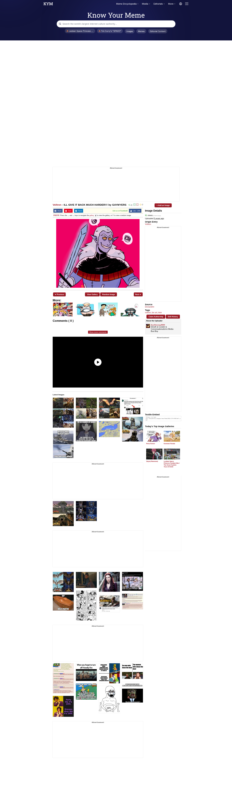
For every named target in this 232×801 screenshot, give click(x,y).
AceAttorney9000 (158, 325)
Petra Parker (150, 443)
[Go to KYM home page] (48, 4)
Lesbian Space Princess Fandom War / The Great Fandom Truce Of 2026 (172, 464)
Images (129, 31)
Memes (141, 31)
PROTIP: (56, 215)
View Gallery (92, 294)
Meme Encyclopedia (126, 4)
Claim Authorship (156, 317)
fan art (154, 312)
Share (58, 211)
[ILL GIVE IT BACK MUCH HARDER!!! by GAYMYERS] (98, 253)
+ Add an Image (163, 205)
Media (145, 4)
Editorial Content (158, 31)
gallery (91, 215)
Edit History (173, 317)
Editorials (158, 4)
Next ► (138, 294)
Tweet (79, 211)
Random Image (108, 294)
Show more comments (97, 332)
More (170, 4)
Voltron (57, 204)
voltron (148, 312)
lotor (160, 312)
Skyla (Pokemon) (152, 461)
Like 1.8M (136, 211)
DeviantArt (149, 307)
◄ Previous (59, 294)
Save (69, 211)
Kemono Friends (169, 443)
